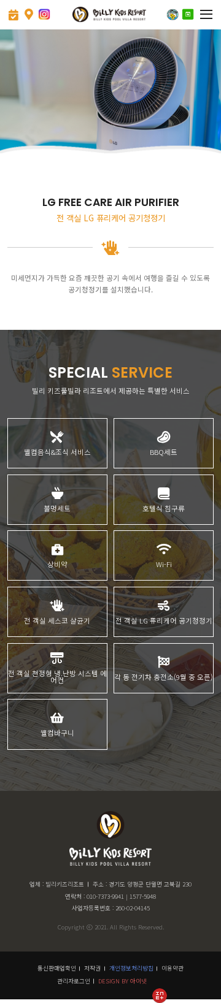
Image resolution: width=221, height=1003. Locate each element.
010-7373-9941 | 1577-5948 (121, 896)
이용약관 (172, 968)
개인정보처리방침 (131, 968)
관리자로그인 (73, 981)
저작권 (92, 968)
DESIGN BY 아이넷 (122, 981)
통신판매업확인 (56, 968)
